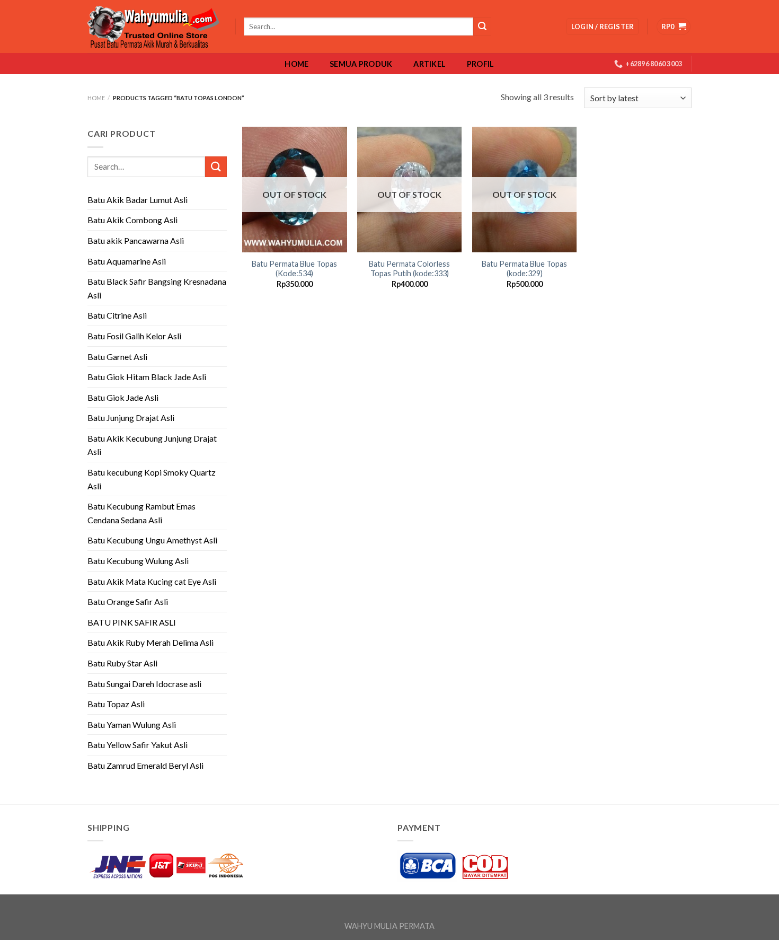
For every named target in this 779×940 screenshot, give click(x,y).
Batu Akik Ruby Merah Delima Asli (150, 642)
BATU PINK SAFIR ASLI (132, 622)
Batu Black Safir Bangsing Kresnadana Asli (156, 288)
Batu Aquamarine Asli (126, 261)
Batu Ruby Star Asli (122, 663)
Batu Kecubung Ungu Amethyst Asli (152, 540)
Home (296, 64)
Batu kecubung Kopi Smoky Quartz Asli (151, 479)
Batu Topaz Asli (116, 704)
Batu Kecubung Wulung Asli (138, 561)
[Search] (482, 26)
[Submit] (215, 166)
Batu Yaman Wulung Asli (131, 724)
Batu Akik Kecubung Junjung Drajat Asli (152, 445)
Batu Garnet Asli (117, 357)
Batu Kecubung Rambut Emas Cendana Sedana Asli (141, 513)
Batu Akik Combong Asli (132, 220)
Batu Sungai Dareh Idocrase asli (144, 684)
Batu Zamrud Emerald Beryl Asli (145, 765)
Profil (480, 64)
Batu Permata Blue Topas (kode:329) (524, 268)
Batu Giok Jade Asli (122, 397)
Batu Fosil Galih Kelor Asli (134, 336)
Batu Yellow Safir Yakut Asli (137, 745)
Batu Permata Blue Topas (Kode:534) (294, 268)
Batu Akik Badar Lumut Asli (137, 200)
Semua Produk (361, 64)
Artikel (429, 64)
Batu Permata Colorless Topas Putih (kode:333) (409, 268)
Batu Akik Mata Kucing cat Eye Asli (151, 581)
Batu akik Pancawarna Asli (135, 240)
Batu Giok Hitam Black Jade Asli (146, 377)
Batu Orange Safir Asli (127, 601)
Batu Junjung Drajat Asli (130, 417)
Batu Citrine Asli (117, 315)
